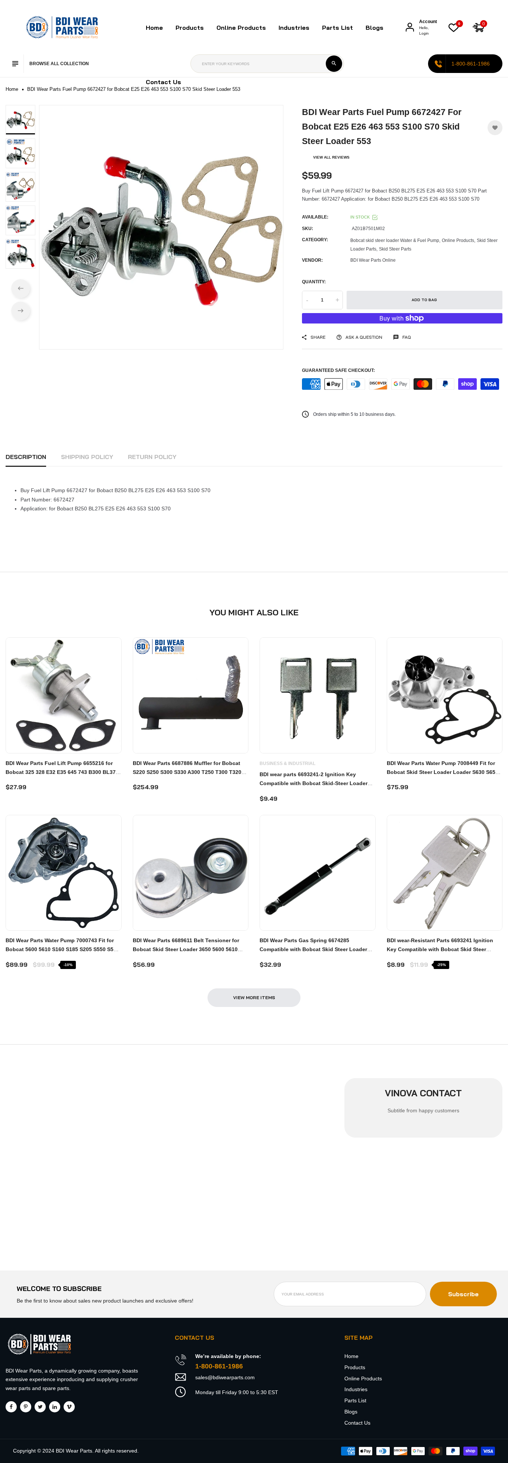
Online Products (363, 1378)
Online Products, (458, 240)
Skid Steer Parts (395, 249)
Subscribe (463, 1294)
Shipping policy (87, 456)
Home (154, 27)
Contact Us (163, 82)
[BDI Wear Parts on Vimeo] (69, 1406)
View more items (254, 997)
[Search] (334, 63)
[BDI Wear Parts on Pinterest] (25, 1406)
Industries (294, 27)
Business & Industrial (287, 763)
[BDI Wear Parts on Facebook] (11, 1406)
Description (26, 456)
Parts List (337, 27)
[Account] (410, 27)
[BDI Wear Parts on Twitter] (40, 1406)
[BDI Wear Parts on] (54, 1406)
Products (354, 1367)
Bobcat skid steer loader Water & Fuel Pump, (395, 240)
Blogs (374, 27)
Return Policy (152, 456)
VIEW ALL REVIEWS (331, 157)
